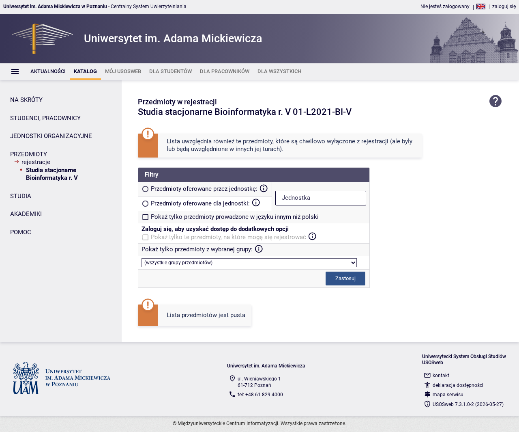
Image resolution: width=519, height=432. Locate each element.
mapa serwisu (448, 394)
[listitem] (48, 71)
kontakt (441, 375)
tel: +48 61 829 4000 (260, 394)
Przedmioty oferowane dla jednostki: (200, 203)
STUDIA (20, 196)
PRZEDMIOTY (28, 154)
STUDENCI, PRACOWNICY (45, 118)
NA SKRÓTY (26, 100)
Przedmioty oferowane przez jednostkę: (204, 188)
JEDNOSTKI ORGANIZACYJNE (51, 136)
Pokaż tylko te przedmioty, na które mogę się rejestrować (228, 237)
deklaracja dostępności (458, 385)
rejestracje (35, 162)
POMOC (20, 232)
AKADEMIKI (26, 214)
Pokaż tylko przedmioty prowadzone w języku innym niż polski (235, 216)
